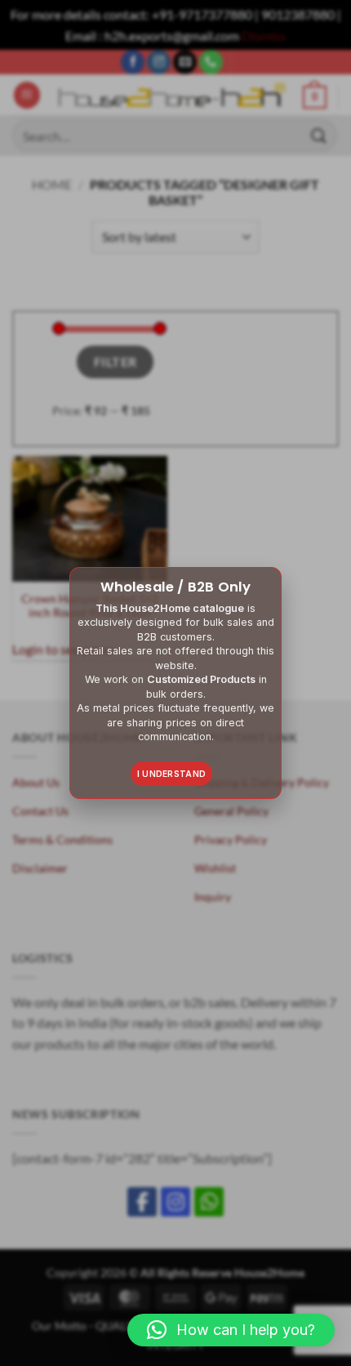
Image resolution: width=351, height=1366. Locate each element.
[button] (231, 1330)
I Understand (172, 774)
